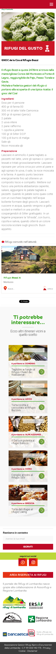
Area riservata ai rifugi (28, 574)
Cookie (22, 651)
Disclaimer (32, 651)
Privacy (46, 648)
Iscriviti (28, 546)
